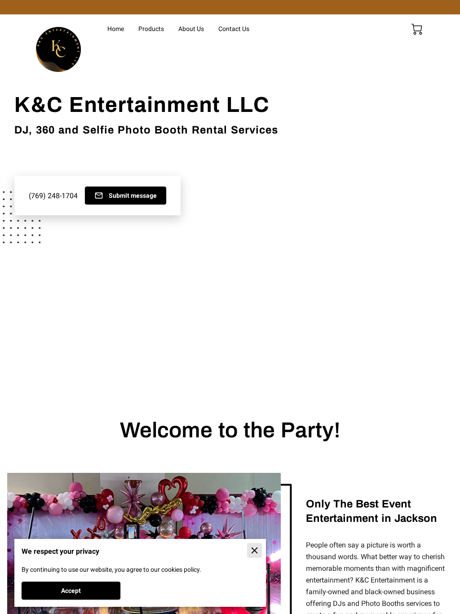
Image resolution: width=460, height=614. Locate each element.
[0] (416, 29)
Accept (71, 590)
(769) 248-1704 (53, 195)
